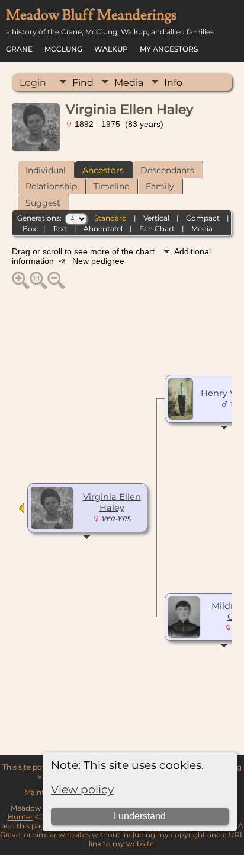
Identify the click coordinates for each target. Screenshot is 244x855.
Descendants (167, 170)
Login (33, 82)
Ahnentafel (103, 228)
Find (83, 82)
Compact (203, 217)
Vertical (156, 217)
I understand (140, 816)
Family (160, 186)
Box (29, 228)
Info (173, 82)
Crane (19, 48)
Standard (110, 217)
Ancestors (103, 170)
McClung (63, 48)
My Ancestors (169, 48)
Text (60, 228)
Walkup (111, 48)
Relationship (51, 186)
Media (128, 82)
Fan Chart (157, 228)
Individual (45, 170)
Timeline (111, 186)
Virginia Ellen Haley (112, 502)
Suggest (42, 202)
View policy (82, 789)
